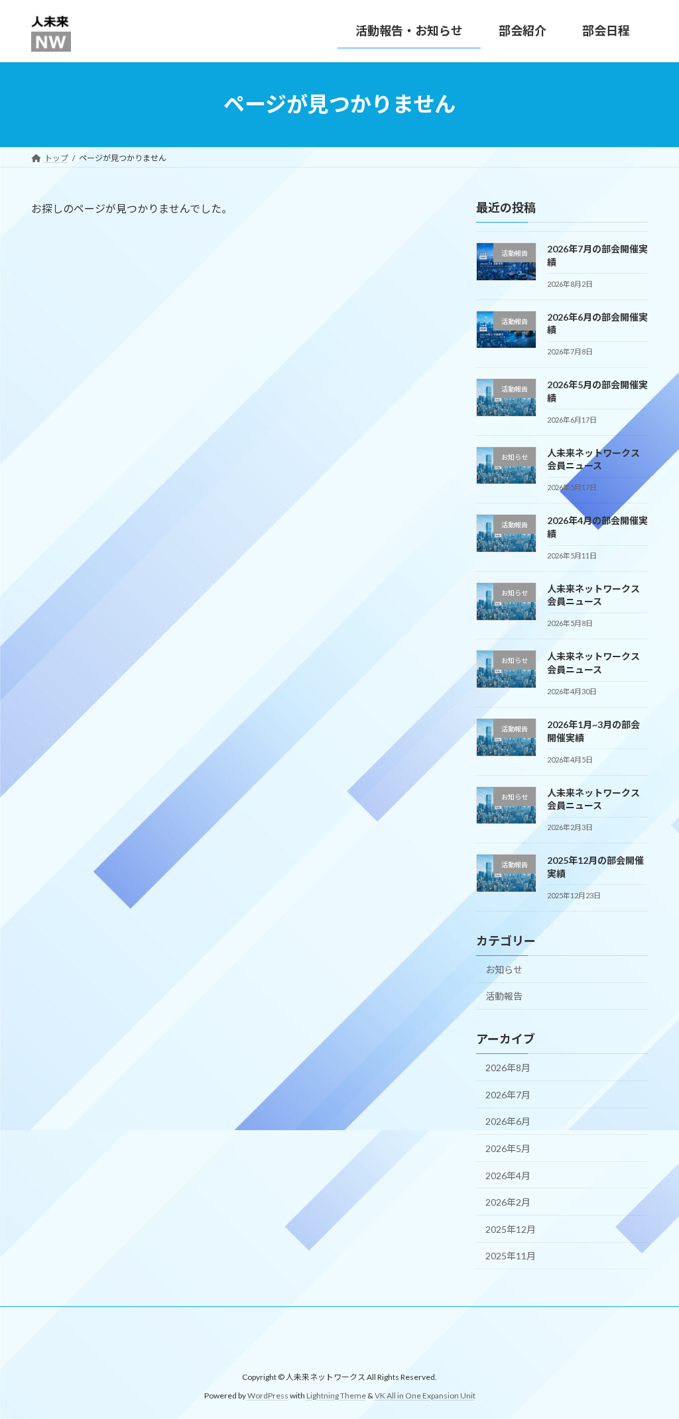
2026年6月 (507, 1121)
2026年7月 (507, 1094)
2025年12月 (510, 1228)
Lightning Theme (336, 1395)
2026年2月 (507, 1202)
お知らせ (504, 968)
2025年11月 (510, 1255)
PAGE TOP (650, 1364)
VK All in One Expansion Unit (425, 1395)
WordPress (267, 1395)
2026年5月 (507, 1148)
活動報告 (504, 996)
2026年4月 (507, 1175)
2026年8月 (507, 1067)
